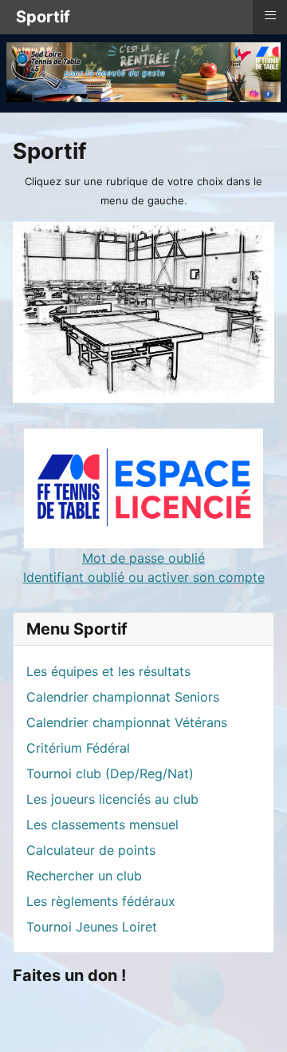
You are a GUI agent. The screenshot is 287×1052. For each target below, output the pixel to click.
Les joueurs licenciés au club (112, 799)
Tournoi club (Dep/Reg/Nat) (110, 773)
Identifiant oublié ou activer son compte (144, 577)
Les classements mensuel (102, 825)
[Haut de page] (259, 1022)
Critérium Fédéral (78, 748)
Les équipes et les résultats (108, 671)
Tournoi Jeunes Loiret (91, 927)
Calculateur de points (90, 850)
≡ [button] (270, 15)
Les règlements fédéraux (100, 901)
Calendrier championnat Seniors (122, 697)
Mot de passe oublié (143, 558)
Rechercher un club (84, 876)
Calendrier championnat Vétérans (126, 722)
